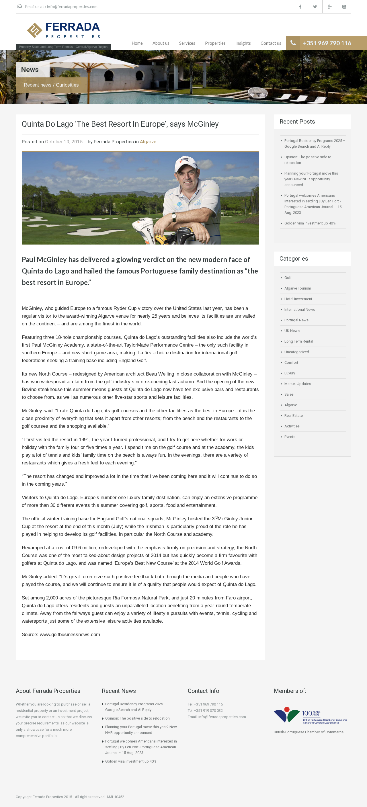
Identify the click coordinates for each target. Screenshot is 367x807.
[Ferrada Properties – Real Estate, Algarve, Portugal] (63, 32)
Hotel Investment (298, 299)
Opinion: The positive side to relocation (137, 718)
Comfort (291, 362)
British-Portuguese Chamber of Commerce (308, 732)
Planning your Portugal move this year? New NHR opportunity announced (311, 179)
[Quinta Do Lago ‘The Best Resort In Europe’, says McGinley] (140, 198)
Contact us (271, 43)
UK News (292, 331)
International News (299, 309)
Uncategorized (296, 352)
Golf (288, 277)
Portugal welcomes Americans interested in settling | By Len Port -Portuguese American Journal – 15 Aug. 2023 (141, 747)
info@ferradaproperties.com (72, 6)
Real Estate (293, 415)
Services (187, 43)
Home (137, 43)
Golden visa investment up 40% (310, 223)
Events (289, 437)
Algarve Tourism (297, 288)
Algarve (148, 141)
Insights (243, 43)
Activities (292, 426)
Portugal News (296, 320)
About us (161, 43)
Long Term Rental (298, 341)
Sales (289, 394)
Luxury (289, 373)
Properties (215, 43)
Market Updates (297, 384)
